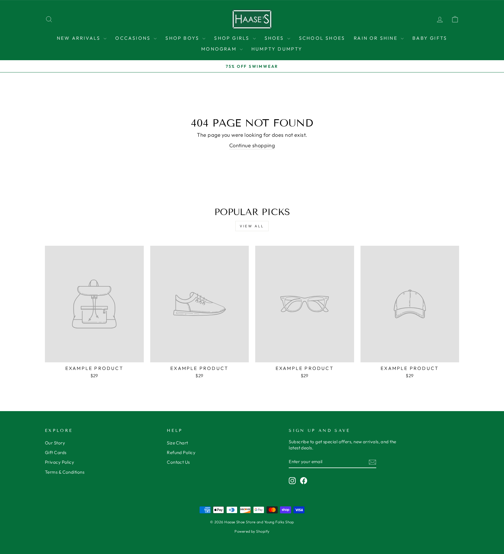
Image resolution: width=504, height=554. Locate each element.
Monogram (219, 49)
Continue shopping (252, 145)
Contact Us (178, 462)
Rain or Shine (376, 38)
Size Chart (177, 443)
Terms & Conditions (64, 472)
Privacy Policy (59, 462)
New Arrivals (79, 38)
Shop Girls (232, 38)
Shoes (275, 38)
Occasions (133, 38)
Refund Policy (181, 452)
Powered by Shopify (252, 531)
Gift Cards (55, 452)
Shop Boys (183, 38)
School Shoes (322, 38)
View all (252, 226)
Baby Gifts (429, 38)
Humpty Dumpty (277, 49)
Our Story (55, 443)
